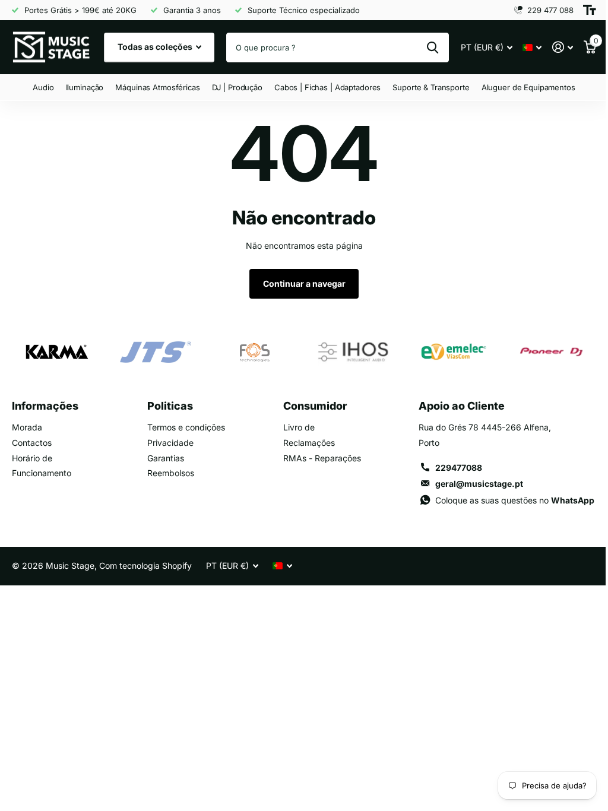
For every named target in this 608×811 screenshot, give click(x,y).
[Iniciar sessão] (563, 47)
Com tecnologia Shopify (145, 565)
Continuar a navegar (304, 283)
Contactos (32, 443)
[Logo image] (57, 352)
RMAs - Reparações (322, 458)
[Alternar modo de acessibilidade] (589, 10)
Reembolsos (170, 473)
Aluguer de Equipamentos (528, 87)
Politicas (170, 406)
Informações (45, 406)
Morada (27, 427)
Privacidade (170, 443)
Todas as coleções (156, 47)
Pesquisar (432, 47)
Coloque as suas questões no (514, 500)
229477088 (458, 467)
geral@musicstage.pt (479, 484)
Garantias (165, 458)
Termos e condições (186, 427)
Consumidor (315, 406)
